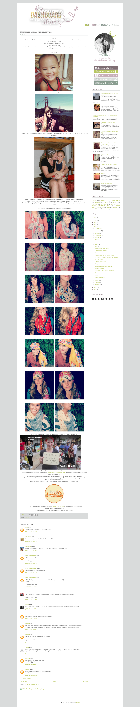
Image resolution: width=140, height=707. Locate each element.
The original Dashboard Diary (106, 205)
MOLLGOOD (28, 546)
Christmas (112, 209)
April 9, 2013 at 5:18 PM (31, 609)
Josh (111, 204)
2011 (95, 289)
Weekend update (99, 268)
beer (93, 209)
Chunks (97, 273)
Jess (26, 592)
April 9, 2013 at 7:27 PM (31, 618)
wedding (94, 204)
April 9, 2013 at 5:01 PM (31, 599)
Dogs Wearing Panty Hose (102, 248)
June (96, 242)
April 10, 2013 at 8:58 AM (31, 642)
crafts (108, 207)
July (96, 240)
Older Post (85, 681)
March (97, 280)
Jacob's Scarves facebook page (56, 472)
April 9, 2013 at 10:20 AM (31, 550)
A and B (27, 647)
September (98, 235)
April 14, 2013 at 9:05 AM (31, 675)
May (96, 244)
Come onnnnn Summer (101, 250)
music (103, 200)
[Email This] (30, 515)
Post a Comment (27, 678)
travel (94, 200)
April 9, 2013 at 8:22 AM (31, 531)
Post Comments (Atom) (33, 684)
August (97, 237)
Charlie (97, 202)
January (97, 284)
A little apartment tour (106, 183)
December (98, 228)
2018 (95, 218)
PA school (114, 207)
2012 (95, 287)
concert (106, 202)
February (97, 282)
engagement (105, 209)
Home (54, 681)
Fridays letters (115, 200)
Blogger (78, 702)
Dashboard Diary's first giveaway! (103, 266)
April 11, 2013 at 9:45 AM (31, 653)
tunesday (103, 204)
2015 (95, 222)
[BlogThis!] (32, 515)
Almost (103, 173)
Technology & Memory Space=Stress (104, 255)
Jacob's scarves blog (58, 506)
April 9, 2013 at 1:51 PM (31, 572)
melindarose (28, 536)
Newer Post (24, 681)
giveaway (27, 517)
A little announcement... (107, 105)
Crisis (96, 275)
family (102, 207)
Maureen (27, 669)
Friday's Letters (105, 154)
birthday (98, 209)
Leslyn (26, 614)
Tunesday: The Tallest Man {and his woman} (106, 257)
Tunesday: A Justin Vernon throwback (104, 270)
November (98, 231)
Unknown (27, 623)
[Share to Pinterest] (37, 515)
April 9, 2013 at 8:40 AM (31, 541)
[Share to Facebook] (35, 515)
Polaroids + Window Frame (108, 122)
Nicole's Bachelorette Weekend (109, 164)
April (96, 246)
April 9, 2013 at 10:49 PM (31, 629)
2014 (95, 224)
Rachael (27, 604)
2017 (95, 220)
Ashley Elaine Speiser (30, 555)
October (97, 233)
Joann (26, 527)
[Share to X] (34, 515)
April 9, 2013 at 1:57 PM (31, 587)
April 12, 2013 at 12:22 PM (31, 664)
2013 (95, 226)
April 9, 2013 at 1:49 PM (31, 563)
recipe (114, 202)
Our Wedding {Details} (100, 277)
